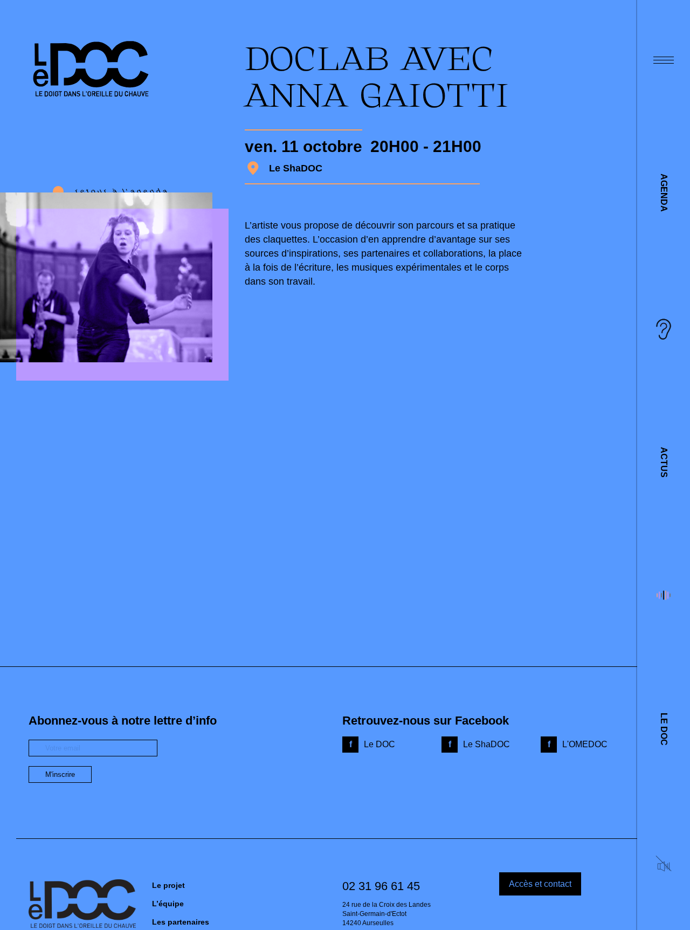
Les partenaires (180, 922)
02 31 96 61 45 (381, 886)
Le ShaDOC (486, 744)
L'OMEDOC (585, 744)
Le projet (168, 885)
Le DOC (663, 729)
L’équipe (168, 903)
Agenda (663, 193)
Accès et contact (540, 883)
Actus (663, 462)
